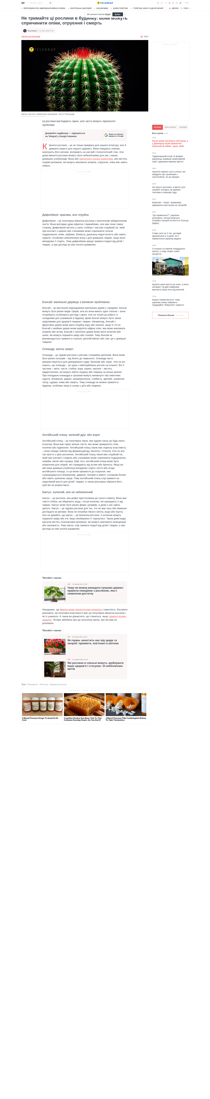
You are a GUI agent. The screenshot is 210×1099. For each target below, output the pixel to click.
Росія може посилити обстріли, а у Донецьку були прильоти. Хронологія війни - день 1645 (170, 143)
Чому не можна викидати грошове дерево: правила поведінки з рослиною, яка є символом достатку (95, 590)
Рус (187, 3)
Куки (107, 14)
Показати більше (166, 315)
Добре (117, 14)
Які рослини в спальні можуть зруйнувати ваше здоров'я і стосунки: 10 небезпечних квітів (95, 666)
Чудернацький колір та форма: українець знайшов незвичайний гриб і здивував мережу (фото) (168, 159)
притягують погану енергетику (96, 158)
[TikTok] (180, 3)
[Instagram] (176, 3)
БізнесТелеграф (120, 8)
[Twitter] (173, 3)
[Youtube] (169, 3)
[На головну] (105, 3)
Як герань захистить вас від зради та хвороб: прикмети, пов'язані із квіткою (93, 642)
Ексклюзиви (102, 8)
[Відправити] (50, 3)
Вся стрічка (157, 133)
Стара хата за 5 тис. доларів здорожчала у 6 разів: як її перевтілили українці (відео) (166, 236)
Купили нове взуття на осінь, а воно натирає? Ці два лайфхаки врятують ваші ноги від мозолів (170, 287)
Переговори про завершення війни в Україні (44, 8)
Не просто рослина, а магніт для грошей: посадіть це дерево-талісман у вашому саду (168, 190)
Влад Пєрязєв (32, 31)
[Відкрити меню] (23, 3)
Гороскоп (188, 8)
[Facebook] (158, 3)
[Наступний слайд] (190, 8)
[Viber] (162, 3)
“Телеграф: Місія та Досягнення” (148, 8)
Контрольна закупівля (81, 8)
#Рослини (43, 684)
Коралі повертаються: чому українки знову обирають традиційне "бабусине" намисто (168, 302)
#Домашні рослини (58, 684)
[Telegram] (166, 3)
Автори (175, 8)
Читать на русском (30, 37)
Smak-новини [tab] (170, 127)
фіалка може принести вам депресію (81, 609)
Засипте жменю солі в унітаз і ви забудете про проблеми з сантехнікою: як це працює (168, 174)
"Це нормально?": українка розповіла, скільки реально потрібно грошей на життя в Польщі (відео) (170, 219)
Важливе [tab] (183, 127)
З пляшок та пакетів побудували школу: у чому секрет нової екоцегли (168, 251)
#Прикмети (32, 684)
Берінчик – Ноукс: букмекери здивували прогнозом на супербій (169, 203)
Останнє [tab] (157, 127)
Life (68, 584)
